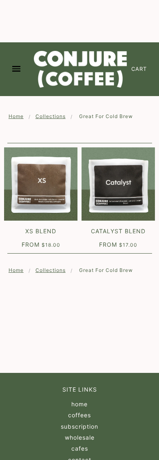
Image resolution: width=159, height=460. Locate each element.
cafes (79, 448)
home (79, 404)
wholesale (80, 437)
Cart (139, 69)
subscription (79, 426)
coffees (79, 415)
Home (16, 116)
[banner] (80, 69)
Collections (50, 116)
